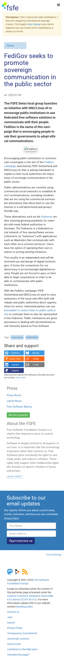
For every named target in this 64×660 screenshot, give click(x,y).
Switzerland (32, 337)
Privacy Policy (14, 628)
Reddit (36, 359)
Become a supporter (18, 415)
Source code (14, 644)
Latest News (14, 401)
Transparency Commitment (22, 633)
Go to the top (54, 554)
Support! (15, 370)
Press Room (14, 395)
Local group (17, 337)
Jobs (10, 617)
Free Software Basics (19, 406)
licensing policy (24, 606)
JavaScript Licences (18, 638)
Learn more (14, 476)
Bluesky (35, 353)
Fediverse (46, 216)
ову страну (34, 24)
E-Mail (35, 365)
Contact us (13, 612)
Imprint (11, 622)
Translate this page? (18, 654)
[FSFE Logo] (10, 6)
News (10, 45)
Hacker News (15, 359)
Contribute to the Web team (22, 649)
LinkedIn (15, 365)
